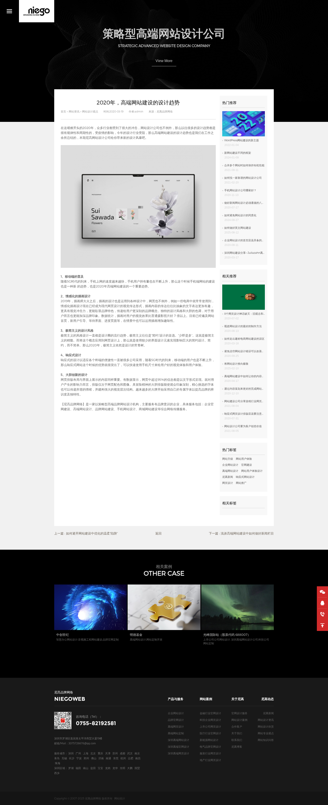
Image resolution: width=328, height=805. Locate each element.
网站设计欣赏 (266, 726)
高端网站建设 (163, 133)
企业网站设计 (230, 464)
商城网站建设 (148, 409)
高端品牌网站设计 (120, 404)
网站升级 (227, 458)
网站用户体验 (244, 458)
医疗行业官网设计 (210, 733)
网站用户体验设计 (252, 470)
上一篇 (86, 533)
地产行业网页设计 (210, 759)
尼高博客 (236, 746)
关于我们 (236, 733)
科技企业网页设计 (210, 719)
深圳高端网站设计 (178, 739)
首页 (63, 111)
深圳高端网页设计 (178, 753)
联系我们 (236, 739)
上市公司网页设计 (210, 726)
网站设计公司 (150, 128)
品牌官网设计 (176, 719)
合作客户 (236, 726)
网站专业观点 (266, 733)
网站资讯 (74, 111)
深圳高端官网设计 (178, 746)
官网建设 (246, 464)
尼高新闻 (227, 476)
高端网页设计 (176, 726)
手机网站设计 (126, 409)
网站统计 (119, 798)
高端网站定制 (176, 733)
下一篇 (241, 533)
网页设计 (227, 482)
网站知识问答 (266, 739)
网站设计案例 (239, 719)
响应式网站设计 (245, 476)
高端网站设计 (82, 409)
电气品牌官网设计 (210, 746)
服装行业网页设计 (210, 753)
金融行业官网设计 (210, 713)
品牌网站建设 (104, 409)
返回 (158, 533)
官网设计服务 (239, 713)
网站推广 (241, 482)
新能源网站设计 (209, 739)
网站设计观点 (90, 111)
